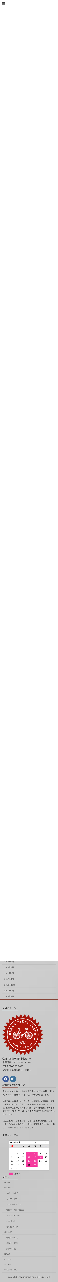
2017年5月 (9, 967)
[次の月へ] (46, 1142)
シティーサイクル (14, 1204)
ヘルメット (11, 1221)
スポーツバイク (13, 1193)
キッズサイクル (13, 1215)
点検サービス (12, 1243)
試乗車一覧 (11, 1248)
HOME (7, 1182)
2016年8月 (9, 996)
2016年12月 (9, 985)
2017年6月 (9, 961)
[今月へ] (40, 1142)
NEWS (7, 1254)
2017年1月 (9, 979)
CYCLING (8, 1259)
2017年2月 (9, 973)
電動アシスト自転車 (15, 1210)
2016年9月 (9, 990)
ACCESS (7, 1264)
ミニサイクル (12, 1199)
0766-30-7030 (10, 1270)
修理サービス (12, 1237)
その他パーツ (12, 1227)
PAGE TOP (53, 1240)
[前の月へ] (35, 1142)
